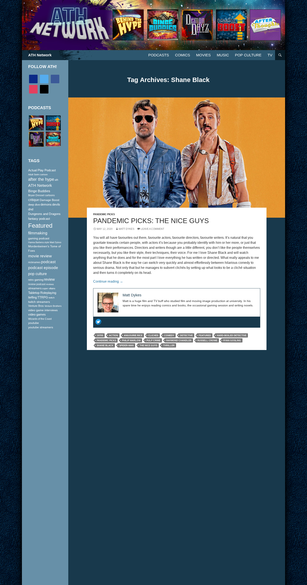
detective (186, 335)
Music (223, 55)
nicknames (34, 262)
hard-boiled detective (231, 335)
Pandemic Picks (104, 214)
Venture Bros (36, 306)
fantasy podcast (39, 218)
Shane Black (105, 345)
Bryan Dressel (36, 195)
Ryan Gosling (232, 340)
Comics (182, 55)
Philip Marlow (131, 340)
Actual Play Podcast (42, 170)
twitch (52, 297)
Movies (203, 55)
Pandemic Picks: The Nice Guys (151, 221)
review (49, 279)
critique (33, 200)
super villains (48, 288)
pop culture (37, 274)
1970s (100, 335)
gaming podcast (38, 238)
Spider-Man (126, 345)
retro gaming (35, 279)
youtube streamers (40, 327)
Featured (205, 335)
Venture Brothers (53, 306)
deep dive (34, 204)
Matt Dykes (126, 228)
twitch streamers (39, 301)
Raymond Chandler (179, 340)
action (113, 335)
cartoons (50, 195)
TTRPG (42, 297)
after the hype (41, 179)
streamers (35, 288)
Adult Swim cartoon (38, 174)
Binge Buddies (39, 191)
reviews (50, 284)
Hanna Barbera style (38, 242)
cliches (153, 335)
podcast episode (43, 267)
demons (46, 204)
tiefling (32, 297)
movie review (40, 256)
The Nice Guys (148, 345)
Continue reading (108, 281)
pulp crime (153, 340)
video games (37, 314)
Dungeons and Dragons (44, 214)
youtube (33, 323)
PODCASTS (158, 55)
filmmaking (37, 233)
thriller (169, 345)
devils (56, 204)
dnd (30, 209)
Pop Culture (248, 55)
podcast (48, 262)
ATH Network (40, 55)
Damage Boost (49, 200)
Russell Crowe (207, 340)
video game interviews (43, 310)
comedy (169, 335)
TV (270, 55)
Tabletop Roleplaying (42, 292)
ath (56, 179)
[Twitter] (98, 322)
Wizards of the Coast (40, 319)
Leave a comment (152, 228)
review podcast (36, 284)
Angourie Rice (133, 335)
